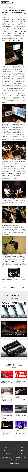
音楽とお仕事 (20, 447)
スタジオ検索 (20, 450)
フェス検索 (7, 453)
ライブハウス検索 (7, 450)
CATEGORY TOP (14, 287)
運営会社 (20, 453)
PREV (6, 287)
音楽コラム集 (7, 447)
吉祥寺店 (11, 7)
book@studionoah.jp (14, 463)
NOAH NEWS (7, 445)
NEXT (22, 287)
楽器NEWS (20, 445)
